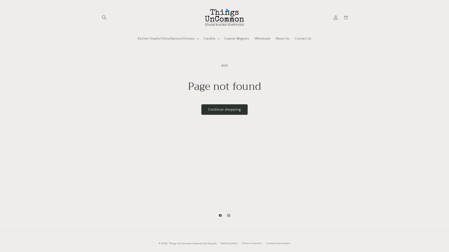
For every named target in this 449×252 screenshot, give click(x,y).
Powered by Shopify (205, 243)
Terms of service (252, 243)
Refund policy (229, 243)
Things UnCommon (180, 243)
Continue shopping (224, 109)
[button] (104, 18)
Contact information (278, 243)
